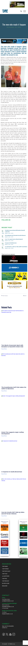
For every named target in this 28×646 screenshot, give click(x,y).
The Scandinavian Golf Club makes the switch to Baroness (13, 388)
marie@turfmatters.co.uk (8, 606)
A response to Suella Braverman (11, 472)
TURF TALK (4, 573)
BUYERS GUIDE (5, 583)
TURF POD (4, 578)
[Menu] (24, 11)
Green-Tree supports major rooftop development (12, 432)
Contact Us (4, 627)
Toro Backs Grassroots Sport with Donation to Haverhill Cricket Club (12, 346)
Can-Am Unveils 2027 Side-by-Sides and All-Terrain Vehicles (12, 513)
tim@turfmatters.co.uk (7, 614)
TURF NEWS (5, 566)
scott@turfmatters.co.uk (8, 601)
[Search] (20, 11)
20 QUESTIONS (5, 576)
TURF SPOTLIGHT (6, 571)
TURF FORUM (5, 568)
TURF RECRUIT (5, 581)
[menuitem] (20, 11)
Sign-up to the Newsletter (8, 626)
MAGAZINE (4, 586)
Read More (4, 349)
